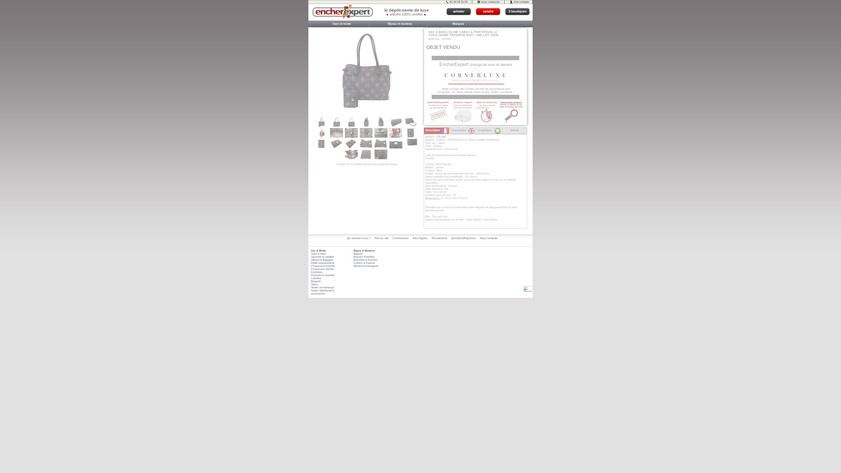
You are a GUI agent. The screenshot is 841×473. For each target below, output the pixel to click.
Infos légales (420, 238)
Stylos (314, 284)
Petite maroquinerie (322, 263)
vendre (488, 11)
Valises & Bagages (322, 259)
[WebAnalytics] (528, 288)
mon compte (521, 2)
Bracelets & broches (365, 259)
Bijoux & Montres (364, 250)
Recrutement (439, 238)
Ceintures (317, 272)
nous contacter (490, 2)
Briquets (316, 281)
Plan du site (382, 238)
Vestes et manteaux (322, 287)
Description (433, 130)
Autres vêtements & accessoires (322, 292)
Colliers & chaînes (364, 263)
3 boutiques (518, 11)
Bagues (358, 253)
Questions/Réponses (463, 238)
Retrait (514, 130)
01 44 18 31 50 (459, 2)
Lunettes (316, 278)
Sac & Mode (318, 250)
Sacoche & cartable (322, 256)
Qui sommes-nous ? (359, 238)
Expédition (485, 130)
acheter (459, 11)
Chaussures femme (322, 269)
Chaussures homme (323, 266)
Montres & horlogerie (365, 266)
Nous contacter (489, 238)
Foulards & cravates (323, 275)
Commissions (400, 238)
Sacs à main (318, 253)
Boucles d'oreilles (364, 256)
